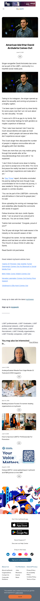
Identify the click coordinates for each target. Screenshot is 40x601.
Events (18, 575)
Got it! (20, 597)
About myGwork (7, 570)
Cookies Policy (31, 577)
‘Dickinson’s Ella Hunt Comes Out (15, 286)
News (17, 577)
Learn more (19, 592)
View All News (33, 342)
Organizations (6, 572)
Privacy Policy (31, 570)
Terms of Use (31, 579)
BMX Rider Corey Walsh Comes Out (16, 274)
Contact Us (5, 575)
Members (19, 572)
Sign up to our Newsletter (20, 560)
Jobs (17, 570)
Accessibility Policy (31, 573)
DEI (20, 56)
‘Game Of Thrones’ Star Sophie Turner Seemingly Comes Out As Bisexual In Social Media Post (19, 266)
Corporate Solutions (5, 578)
